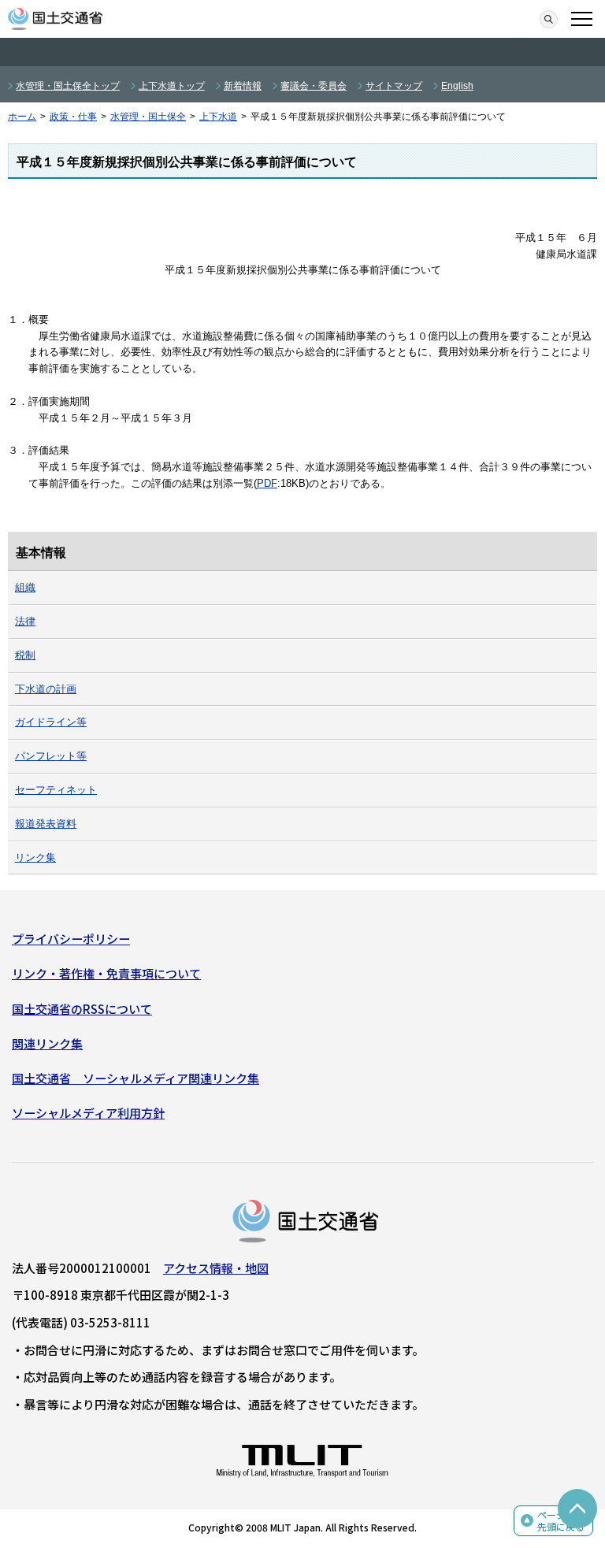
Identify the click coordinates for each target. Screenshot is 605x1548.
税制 (25, 655)
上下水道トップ (172, 85)
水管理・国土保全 (148, 116)
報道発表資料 (45, 824)
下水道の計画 (45, 689)
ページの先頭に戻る (561, 1521)
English (457, 85)
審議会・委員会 (313, 85)
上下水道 (218, 116)
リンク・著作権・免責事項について (106, 973)
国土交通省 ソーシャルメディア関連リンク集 (135, 1078)
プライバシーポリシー (71, 938)
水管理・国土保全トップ (68, 85)
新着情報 (243, 85)
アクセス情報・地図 (216, 1268)
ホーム (22, 116)
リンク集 (35, 857)
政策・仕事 (73, 116)
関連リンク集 (47, 1043)
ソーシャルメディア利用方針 (88, 1112)
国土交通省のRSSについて (82, 1008)
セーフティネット (56, 790)
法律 (25, 621)
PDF (267, 483)
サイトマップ (394, 85)
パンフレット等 (51, 756)
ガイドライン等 (51, 722)
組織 (25, 587)
